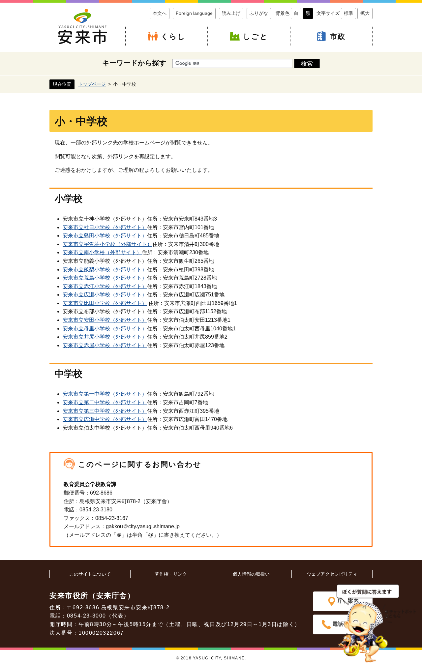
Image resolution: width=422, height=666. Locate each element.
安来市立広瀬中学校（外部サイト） (105, 419)
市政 (338, 36)
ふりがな (259, 13)
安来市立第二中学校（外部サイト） (105, 402)
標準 (348, 13)
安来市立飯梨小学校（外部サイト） (105, 269)
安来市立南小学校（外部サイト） (102, 252)
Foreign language (194, 13)
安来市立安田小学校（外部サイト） (105, 320)
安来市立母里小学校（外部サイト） (105, 328)
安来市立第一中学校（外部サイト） (105, 394)
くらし (173, 36)
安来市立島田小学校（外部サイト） (105, 235)
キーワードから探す (134, 63)
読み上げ (231, 13)
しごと (255, 36)
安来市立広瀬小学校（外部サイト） (105, 294)
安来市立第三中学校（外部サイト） (105, 411)
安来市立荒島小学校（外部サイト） (105, 278)
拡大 (365, 13)
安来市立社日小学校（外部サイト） (105, 227)
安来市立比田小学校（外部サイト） (105, 303)
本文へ (159, 13)
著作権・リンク (171, 574)
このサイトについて (90, 574)
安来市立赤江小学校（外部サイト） (105, 286)
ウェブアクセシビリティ (332, 574)
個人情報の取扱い (251, 574)
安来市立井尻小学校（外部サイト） (105, 337)
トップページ (92, 84)
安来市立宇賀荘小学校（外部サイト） (107, 244)
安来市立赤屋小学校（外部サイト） (105, 345)
